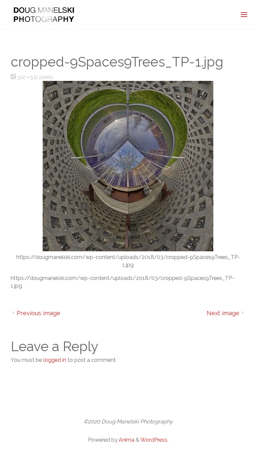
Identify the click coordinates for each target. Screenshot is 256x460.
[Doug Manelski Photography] (44, 15)
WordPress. (154, 440)
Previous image (38, 313)
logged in (54, 360)
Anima (126, 440)
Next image (223, 313)
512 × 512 (28, 77)
